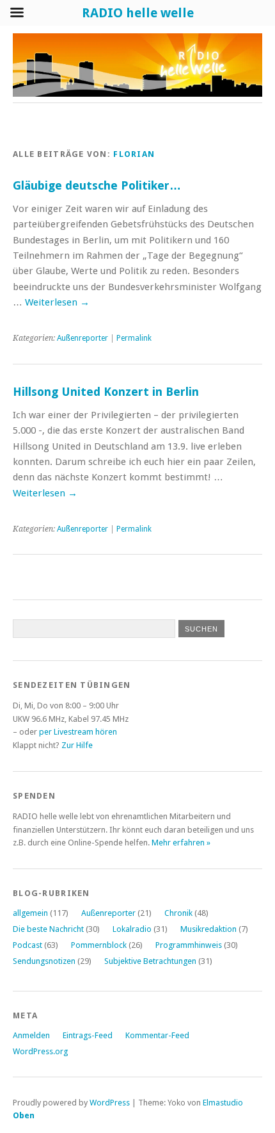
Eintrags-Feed (88, 1035)
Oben (24, 1115)
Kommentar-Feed (157, 1035)
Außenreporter (82, 338)
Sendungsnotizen (44, 961)
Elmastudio (223, 1102)
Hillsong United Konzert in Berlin (106, 391)
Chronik (178, 913)
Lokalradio (132, 929)
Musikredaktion (208, 929)
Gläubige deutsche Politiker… (97, 185)
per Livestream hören (78, 732)
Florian (134, 154)
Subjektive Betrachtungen (150, 961)
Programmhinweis (188, 945)
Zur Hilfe (77, 745)
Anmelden (31, 1035)
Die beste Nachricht (48, 929)
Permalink (134, 338)
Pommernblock (99, 945)
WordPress (110, 1102)
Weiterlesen (57, 302)
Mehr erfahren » (181, 842)
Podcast (27, 945)
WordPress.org (40, 1051)
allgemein (30, 913)
